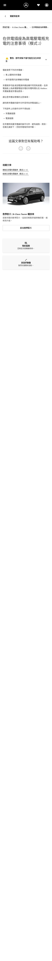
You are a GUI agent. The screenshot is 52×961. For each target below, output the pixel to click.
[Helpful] (21, 148)
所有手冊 (6, 27)
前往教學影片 (26, 228)
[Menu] (5, 5)
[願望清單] (38, 5)
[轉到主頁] (26, 5)
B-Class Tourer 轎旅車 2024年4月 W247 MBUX (20, 27)
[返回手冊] (6, 16)
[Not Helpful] (28, 148)
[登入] (46, 5)
